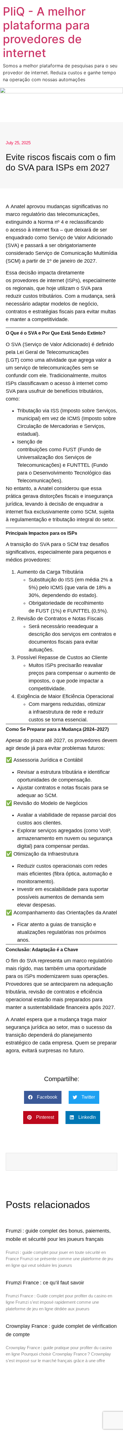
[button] (42, 1097)
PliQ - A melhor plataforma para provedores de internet (46, 32)
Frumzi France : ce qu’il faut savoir (45, 1283)
